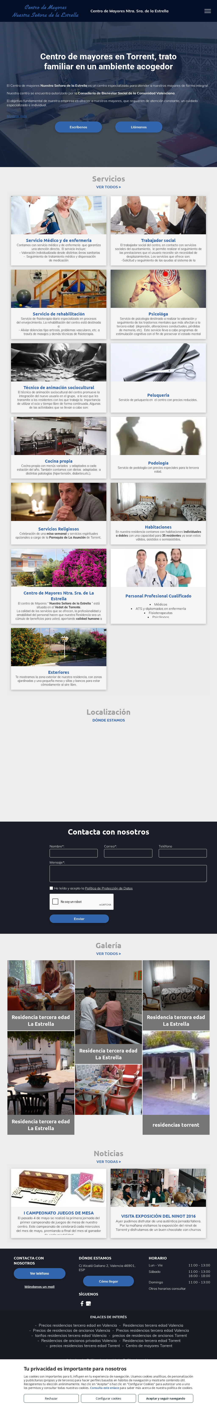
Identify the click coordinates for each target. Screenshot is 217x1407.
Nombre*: (57, 846)
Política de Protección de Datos (109, 888)
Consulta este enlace (104, 1388)
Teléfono (165, 846)
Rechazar (51, 1398)
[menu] (207, 11)
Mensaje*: (57, 862)
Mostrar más (17, 116)
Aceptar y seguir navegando (165, 1398)
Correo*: (110, 846)
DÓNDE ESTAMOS (108, 719)
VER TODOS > (108, 186)
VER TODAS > (108, 1161)
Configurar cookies (108, 1398)
